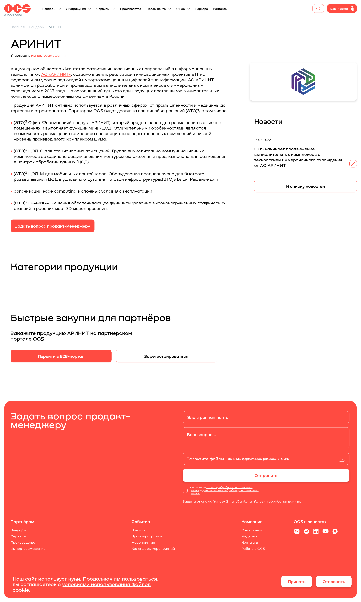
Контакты (249, 542)
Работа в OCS (253, 549)
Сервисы (18, 536)
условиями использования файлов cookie (82, 587)
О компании (251, 530)
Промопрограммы (147, 536)
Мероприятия (143, 542)
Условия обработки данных (277, 501)
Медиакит (250, 536)
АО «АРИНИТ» (56, 74)
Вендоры (18, 530)
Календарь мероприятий (153, 549)
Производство (23, 542)
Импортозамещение (28, 549)
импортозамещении (48, 55)
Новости (138, 530)
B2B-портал (339, 8)
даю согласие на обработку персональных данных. (224, 492)
